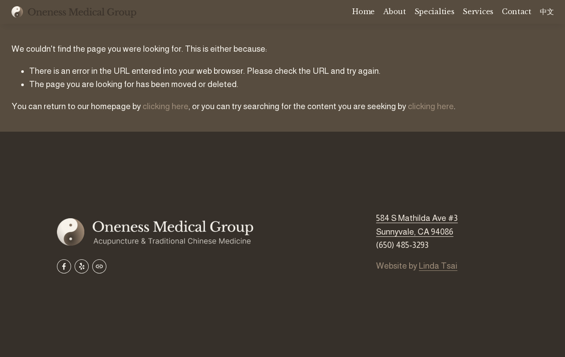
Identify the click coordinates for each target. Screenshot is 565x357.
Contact (516, 11)
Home (363, 11)
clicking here (165, 106)
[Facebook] (64, 266)
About (394, 11)
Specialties (434, 11)
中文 (547, 11)
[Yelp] (82, 266)
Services (478, 11)
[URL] (99, 266)
